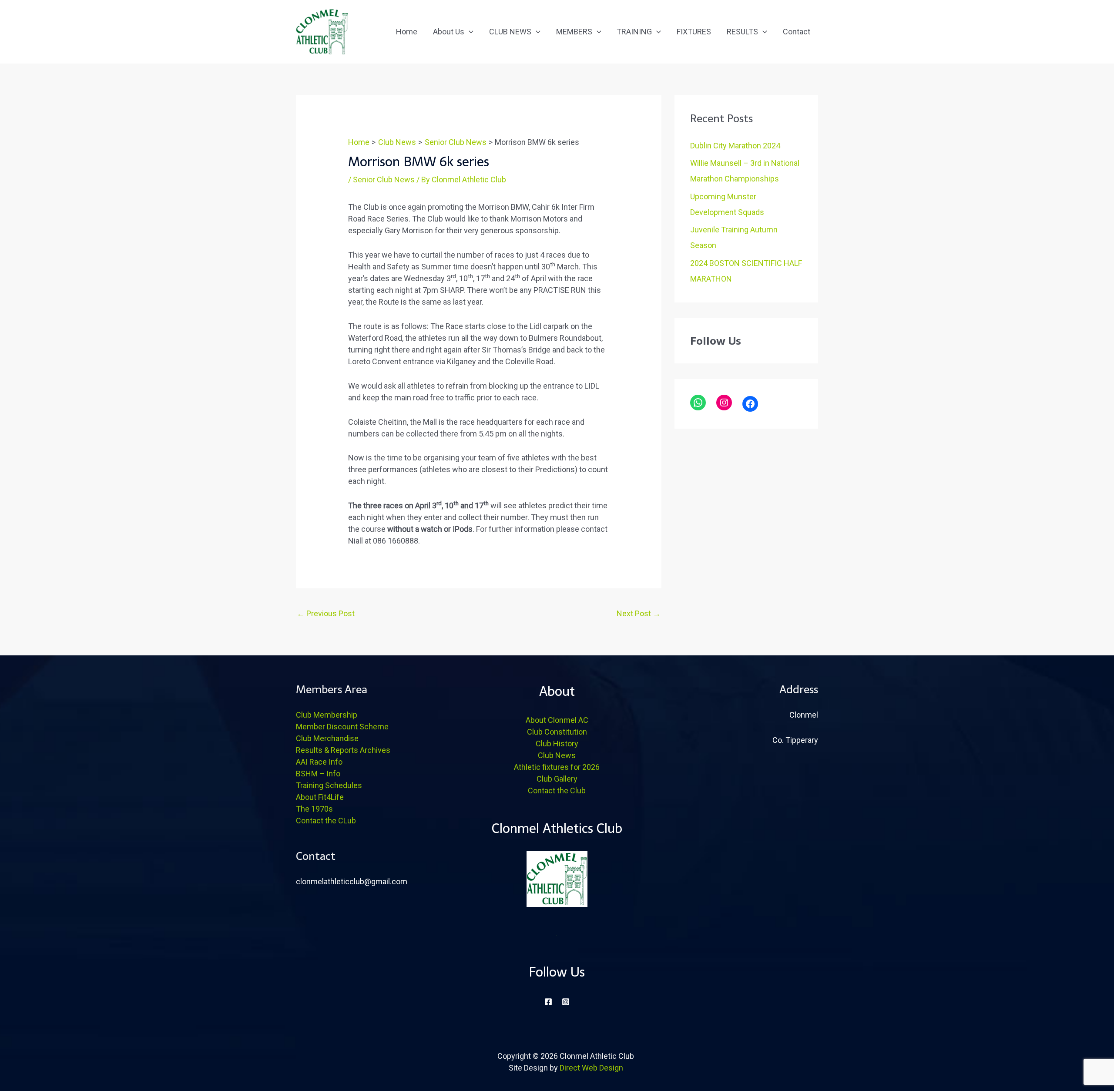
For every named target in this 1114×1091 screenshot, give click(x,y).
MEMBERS (574, 31)
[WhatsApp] (698, 402)
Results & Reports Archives (343, 750)
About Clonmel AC (557, 720)
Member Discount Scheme (342, 726)
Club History (557, 743)
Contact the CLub (326, 820)
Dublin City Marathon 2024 (735, 145)
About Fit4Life (320, 797)
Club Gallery (557, 778)
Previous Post (326, 613)
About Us (448, 31)
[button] (468, 31)
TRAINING (634, 31)
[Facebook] (750, 404)
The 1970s (314, 808)
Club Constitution (557, 731)
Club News (557, 755)
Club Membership (326, 714)
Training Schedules (329, 785)
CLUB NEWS (510, 31)
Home (406, 31)
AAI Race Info (319, 761)
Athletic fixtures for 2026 (557, 767)
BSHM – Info (318, 773)
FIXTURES (694, 31)
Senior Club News (384, 179)
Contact (796, 31)
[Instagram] (724, 402)
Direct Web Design (591, 1067)
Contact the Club (557, 790)
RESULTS (742, 31)
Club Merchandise (327, 738)
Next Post (639, 613)
